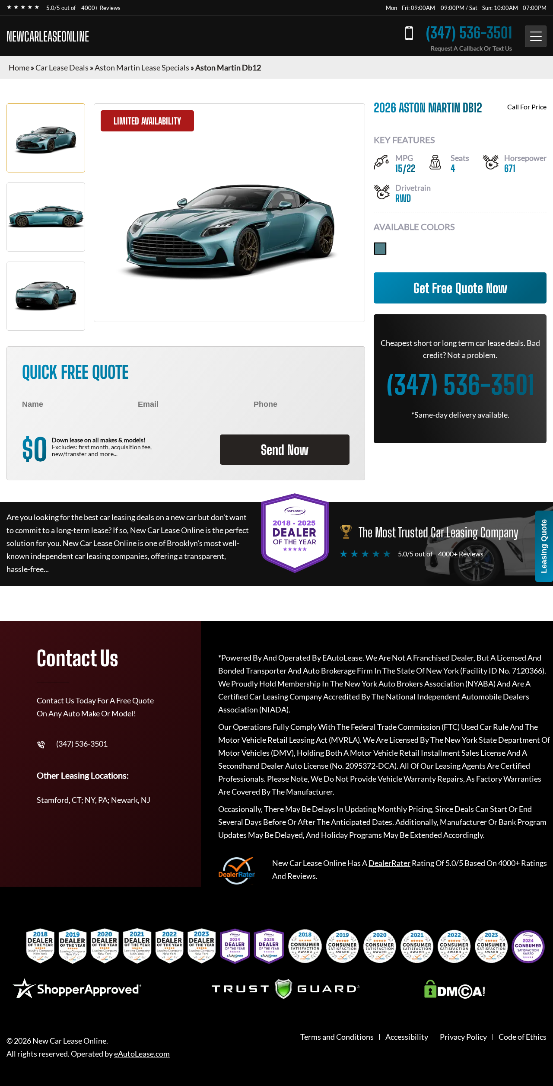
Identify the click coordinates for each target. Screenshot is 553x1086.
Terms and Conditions (337, 1037)
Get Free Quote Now (460, 288)
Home (19, 67)
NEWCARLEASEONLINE (47, 36)
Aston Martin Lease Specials (142, 67)
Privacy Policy (463, 1037)
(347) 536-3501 (469, 33)
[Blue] (380, 249)
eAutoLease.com (142, 1054)
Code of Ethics (523, 1037)
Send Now (284, 449)
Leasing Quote (544, 546)
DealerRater (389, 863)
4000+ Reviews (101, 7)
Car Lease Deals (62, 67)
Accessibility (406, 1037)
